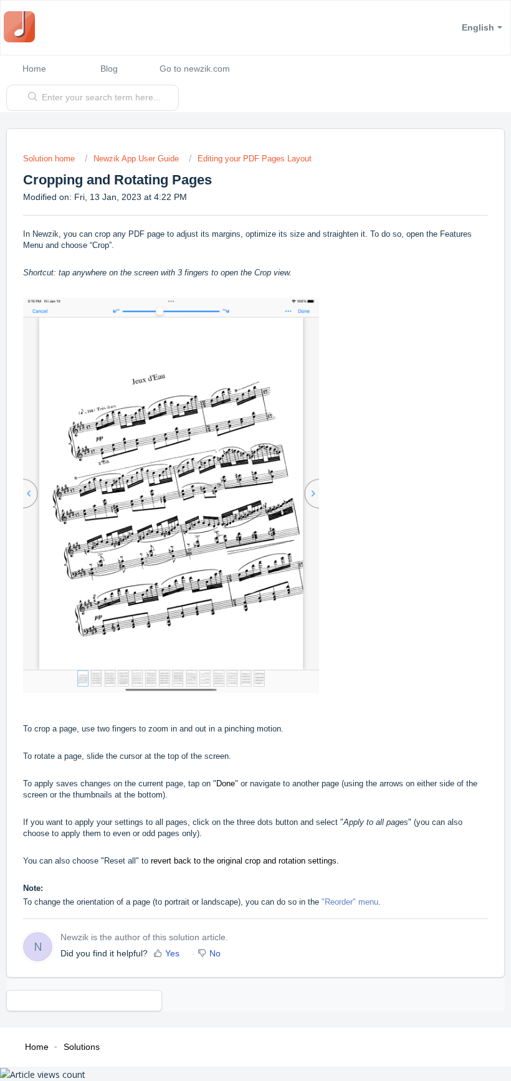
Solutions (82, 1047)
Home (34, 69)
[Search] (30, 97)
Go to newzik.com (195, 69)
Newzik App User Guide (136, 158)
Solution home (50, 158)
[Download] (232, 540)
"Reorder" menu (348, 902)
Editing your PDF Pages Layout (255, 158)
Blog (109, 69)
